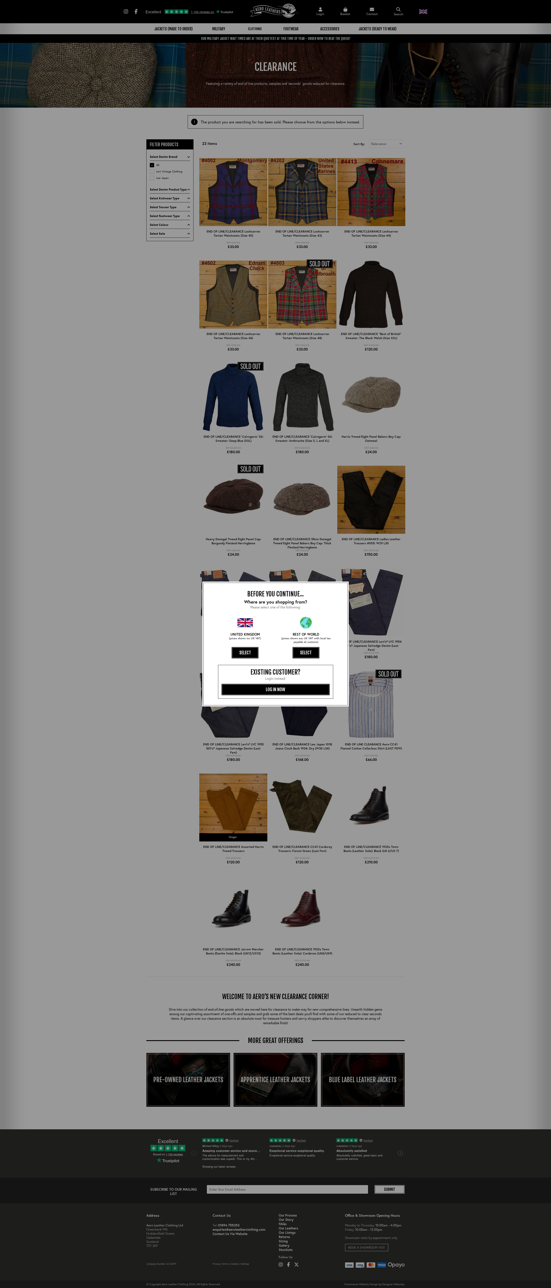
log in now (275, 689)
